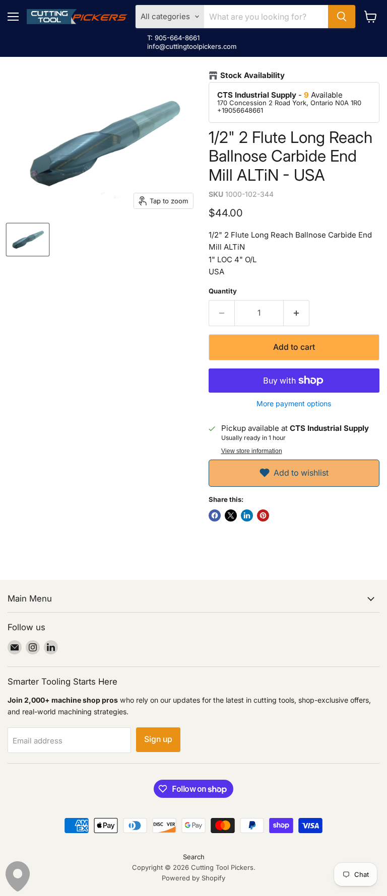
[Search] (341, 16)
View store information (251, 451)
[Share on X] (231, 515)
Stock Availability (252, 75)
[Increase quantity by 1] (296, 313)
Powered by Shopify (193, 878)
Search (194, 857)
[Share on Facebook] (215, 515)
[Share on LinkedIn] (247, 515)
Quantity (223, 291)
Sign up (158, 739)
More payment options (293, 404)
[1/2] (28, 239)
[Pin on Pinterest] (263, 515)
